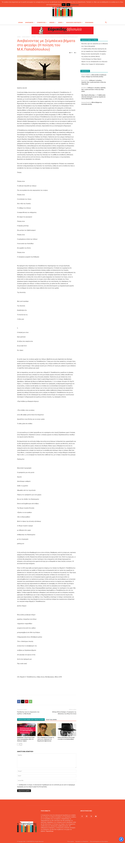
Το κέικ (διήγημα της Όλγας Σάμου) (91, 59)
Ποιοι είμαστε (70, 841)
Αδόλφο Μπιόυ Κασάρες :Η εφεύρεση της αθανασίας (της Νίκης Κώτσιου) (64, 712)
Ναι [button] (64, 4)
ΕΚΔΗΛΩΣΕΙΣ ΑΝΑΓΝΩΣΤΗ (73, 22)
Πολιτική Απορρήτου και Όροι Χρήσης (99, 841)
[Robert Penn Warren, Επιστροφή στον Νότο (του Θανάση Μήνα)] (67, 729)
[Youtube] (96, 816)
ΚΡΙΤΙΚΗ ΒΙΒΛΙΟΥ (26, 37)
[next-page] (21, 744)
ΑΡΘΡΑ (60, 22)
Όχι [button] (68, 4)
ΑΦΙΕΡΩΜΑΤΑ (29, 22)
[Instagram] (86, 816)
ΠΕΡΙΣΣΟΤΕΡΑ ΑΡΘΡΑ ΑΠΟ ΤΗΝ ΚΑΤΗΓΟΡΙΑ (31, 719)
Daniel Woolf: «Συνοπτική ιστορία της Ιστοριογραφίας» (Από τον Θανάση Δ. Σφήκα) (25, 739)
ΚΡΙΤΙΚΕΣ (34, 37)
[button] (106, 22)
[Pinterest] (26, 701)
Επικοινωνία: (45, 835)
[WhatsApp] (30, 701)
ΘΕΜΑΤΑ (51, 22)
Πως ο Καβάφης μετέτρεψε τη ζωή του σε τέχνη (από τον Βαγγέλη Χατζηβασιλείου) (45, 739)
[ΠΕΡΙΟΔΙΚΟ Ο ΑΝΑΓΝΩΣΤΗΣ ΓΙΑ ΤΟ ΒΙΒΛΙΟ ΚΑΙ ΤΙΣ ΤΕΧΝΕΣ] (62, 11)
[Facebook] (18, 701)
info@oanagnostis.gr (54, 835)
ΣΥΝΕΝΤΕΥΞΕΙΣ (41, 22)
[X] (22, 701)
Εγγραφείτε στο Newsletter (82, 841)
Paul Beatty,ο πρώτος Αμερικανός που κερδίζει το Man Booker (28, 712)
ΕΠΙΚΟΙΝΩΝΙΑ (89, 22)
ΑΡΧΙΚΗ (20, 22)
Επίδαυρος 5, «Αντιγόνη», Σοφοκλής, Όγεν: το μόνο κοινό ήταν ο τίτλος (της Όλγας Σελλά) (93, 82)
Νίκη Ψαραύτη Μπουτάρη (88, 95)
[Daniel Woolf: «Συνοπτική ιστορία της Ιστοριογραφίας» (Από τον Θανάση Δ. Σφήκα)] (26, 729)
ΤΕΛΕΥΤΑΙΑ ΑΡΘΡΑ (51, 719)
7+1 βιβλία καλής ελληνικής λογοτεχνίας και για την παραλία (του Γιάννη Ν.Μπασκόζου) (93, 96)
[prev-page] (18, 744)
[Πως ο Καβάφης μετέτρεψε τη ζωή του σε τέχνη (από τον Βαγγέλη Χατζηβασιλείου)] (46, 729)
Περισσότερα (49, 831)
